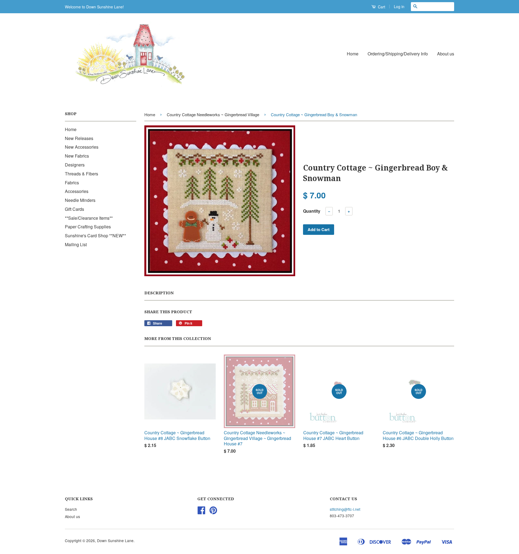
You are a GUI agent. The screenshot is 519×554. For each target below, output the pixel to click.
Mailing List (76, 244)
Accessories (76, 191)
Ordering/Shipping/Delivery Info (398, 54)
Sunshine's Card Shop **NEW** (95, 235)
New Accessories (81, 147)
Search (71, 509)
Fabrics (72, 182)
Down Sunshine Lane (115, 540)
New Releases (79, 138)
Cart (381, 6)
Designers (75, 165)
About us (445, 54)
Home (352, 54)
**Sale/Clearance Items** (89, 218)
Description (159, 293)
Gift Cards (74, 209)
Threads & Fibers (81, 174)
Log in (399, 6)
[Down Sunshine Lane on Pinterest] (213, 512)
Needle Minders (80, 200)
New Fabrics (77, 156)
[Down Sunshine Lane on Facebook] (201, 512)
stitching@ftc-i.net (345, 509)
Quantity (311, 211)
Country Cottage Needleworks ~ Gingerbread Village (213, 114)
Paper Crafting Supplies (88, 226)
